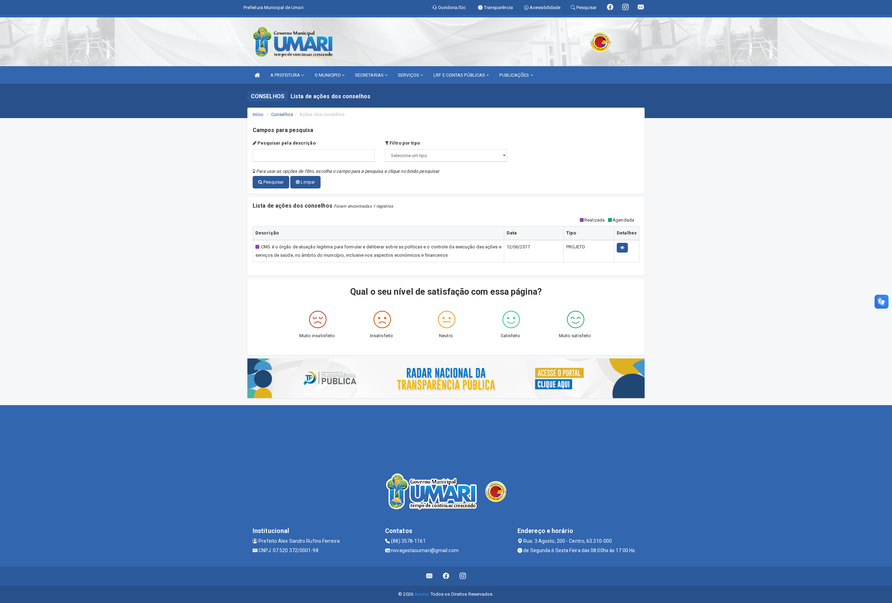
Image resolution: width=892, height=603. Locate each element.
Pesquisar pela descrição (286, 143)
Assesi (421, 594)
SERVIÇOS (409, 75)
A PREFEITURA (285, 75)
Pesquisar (273, 182)
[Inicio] (257, 75)
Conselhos (282, 114)
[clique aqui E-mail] (429, 576)
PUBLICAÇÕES (514, 75)
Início (258, 114)
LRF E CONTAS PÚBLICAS (459, 75)
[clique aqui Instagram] (463, 576)
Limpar (307, 182)
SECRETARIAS (370, 75)
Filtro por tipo (404, 143)
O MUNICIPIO (328, 75)
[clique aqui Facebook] (446, 576)
